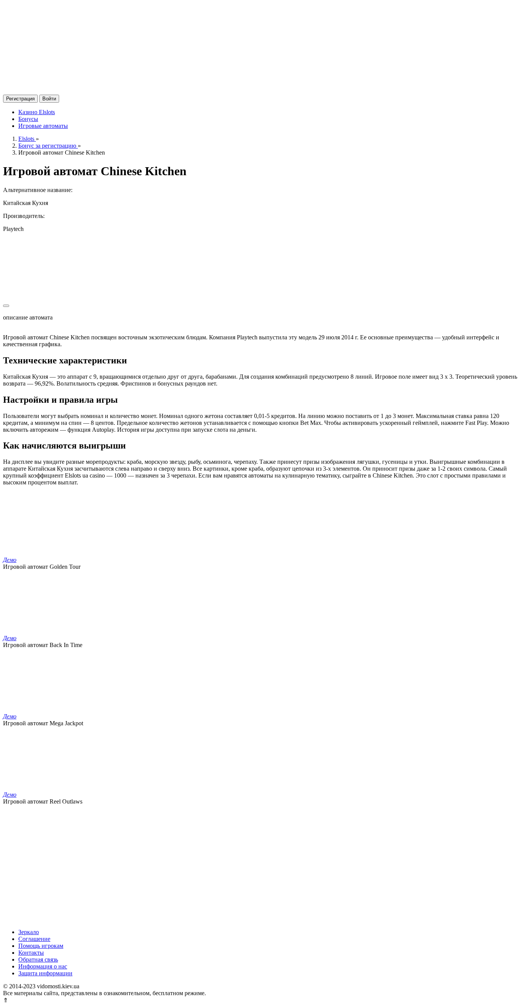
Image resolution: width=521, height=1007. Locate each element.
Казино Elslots (36, 112)
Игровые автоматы (43, 126)
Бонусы (28, 119)
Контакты (31, 952)
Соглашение (34, 939)
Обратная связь (38, 959)
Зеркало (28, 932)
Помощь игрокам (40, 945)
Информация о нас (42, 966)
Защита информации (45, 973)
